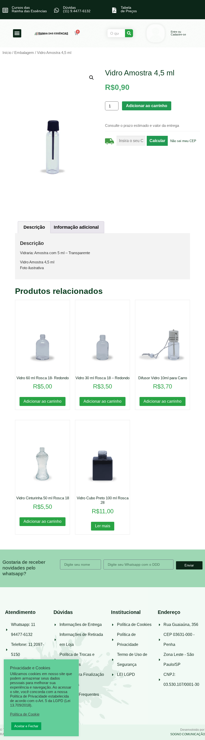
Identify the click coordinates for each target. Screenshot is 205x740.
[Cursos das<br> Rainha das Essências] (5, 10)
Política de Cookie (25, 714)
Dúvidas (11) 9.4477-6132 (76, 9)
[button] (17, 33)
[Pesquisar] (129, 33)
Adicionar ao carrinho (146, 106)
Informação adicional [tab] (76, 227)
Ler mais (102, 526)
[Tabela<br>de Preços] (114, 10)
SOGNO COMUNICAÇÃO (187, 734)
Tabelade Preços (129, 9)
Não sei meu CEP (183, 141)
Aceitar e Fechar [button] (26, 726)
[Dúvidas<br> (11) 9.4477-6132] (56, 10)
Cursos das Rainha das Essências (29, 9)
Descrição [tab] (34, 227)
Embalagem (24, 53)
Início (6, 53)
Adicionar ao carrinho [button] (43, 401)
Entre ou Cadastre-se (178, 33)
